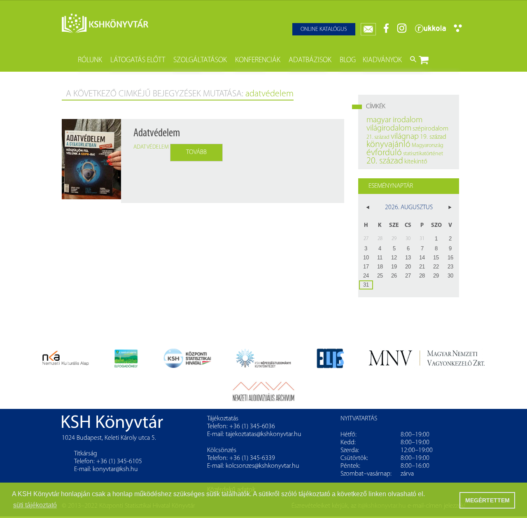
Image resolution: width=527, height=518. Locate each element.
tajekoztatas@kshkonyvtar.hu (263, 434)
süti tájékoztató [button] (35, 505)
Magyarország (427, 145)
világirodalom (388, 128)
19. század (433, 137)
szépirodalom (430, 129)
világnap (405, 137)
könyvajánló (388, 144)
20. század (384, 161)
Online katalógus (324, 29)
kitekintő (415, 162)
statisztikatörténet (423, 154)
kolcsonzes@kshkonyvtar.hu (262, 466)
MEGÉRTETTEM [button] (487, 500)
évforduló (384, 153)
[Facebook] (386, 31)
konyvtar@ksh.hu (115, 469)
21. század (377, 137)
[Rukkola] (430, 31)
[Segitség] (458, 31)
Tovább (196, 152)
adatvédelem (151, 147)
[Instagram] (402, 31)
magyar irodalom (394, 120)
